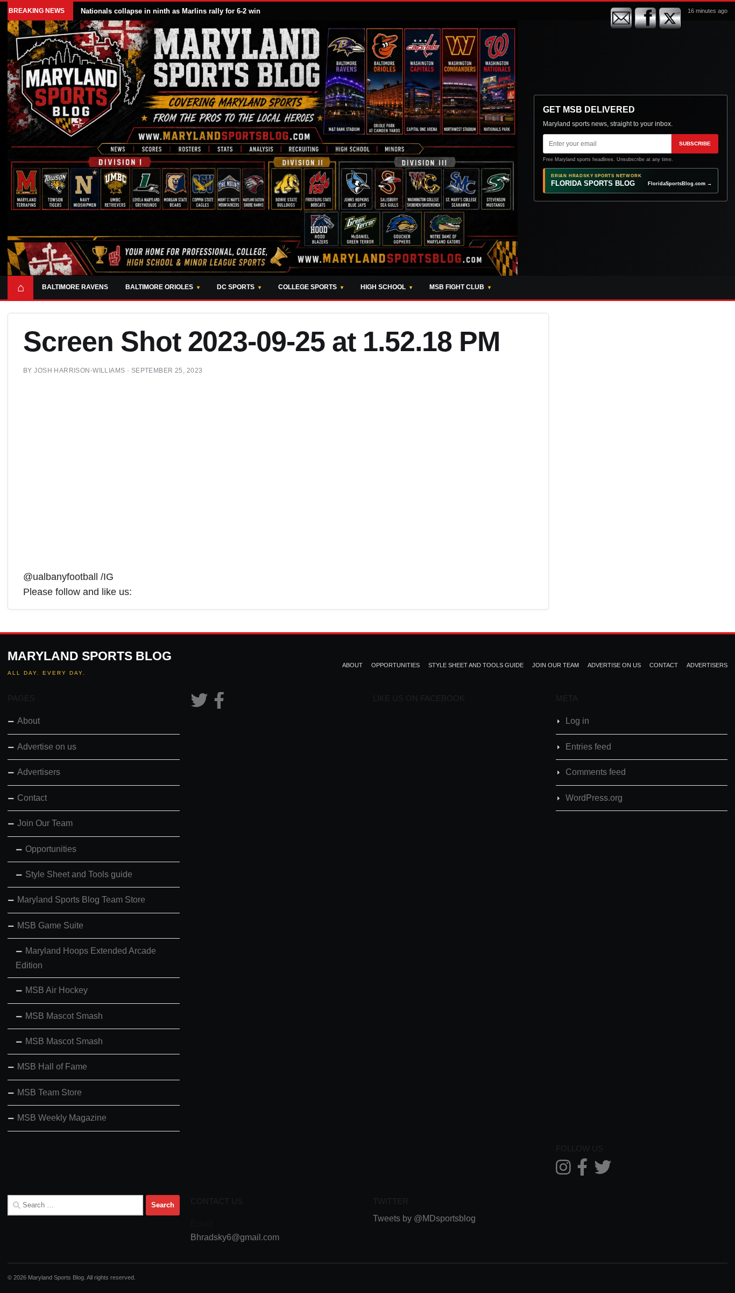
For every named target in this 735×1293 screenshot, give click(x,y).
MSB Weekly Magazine (62, 1117)
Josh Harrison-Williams (79, 370)
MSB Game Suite (50, 925)
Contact (663, 665)
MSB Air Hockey (56, 990)
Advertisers (707, 665)
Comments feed (596, 772)
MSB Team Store (49, 1092)
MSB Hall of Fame (52, 1066)
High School (383, 287)
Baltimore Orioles (159, 287)
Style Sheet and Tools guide (476, 665)
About (352, 665)
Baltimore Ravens (75, 287)
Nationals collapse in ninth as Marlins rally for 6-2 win (170, 11)
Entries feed (588, 746)
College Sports (307, 287)
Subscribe (695, 143)
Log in (577, 720)
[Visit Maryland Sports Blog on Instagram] (563, 1170)
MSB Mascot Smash (64, 1016)
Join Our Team (555, 665)
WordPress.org (594, 797)
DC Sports (236, 287)
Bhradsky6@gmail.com (234, 1237)
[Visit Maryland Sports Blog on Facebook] (219, 703)
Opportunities (395, 665)
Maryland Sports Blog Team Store (81, 899)
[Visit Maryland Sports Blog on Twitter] (199, 703)
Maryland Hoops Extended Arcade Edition (86, 957)
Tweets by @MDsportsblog (424, 1218)
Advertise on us (614, 665)
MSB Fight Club (456, 287)
